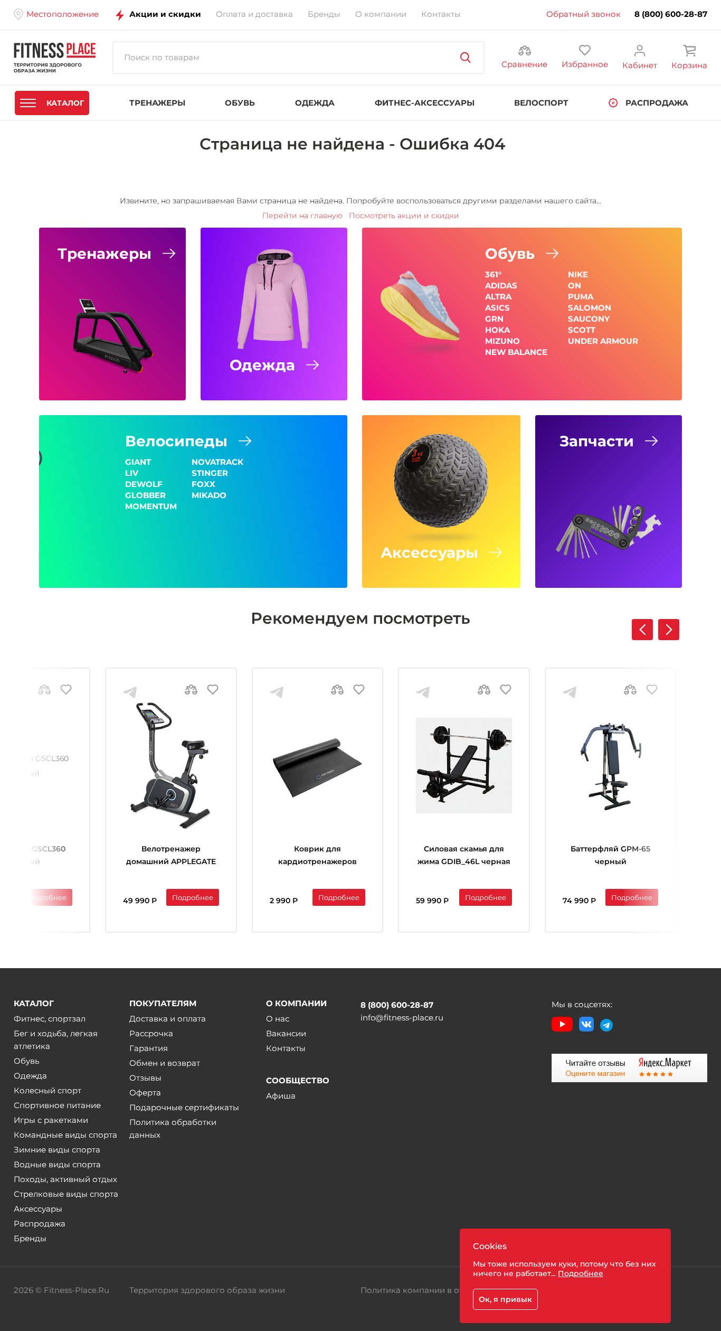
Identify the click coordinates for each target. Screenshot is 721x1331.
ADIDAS (501, 285)
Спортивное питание (57, 1105)
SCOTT (581, 330)
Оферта (145, 1093)
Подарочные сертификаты (184, 1107)
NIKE (578, 274)
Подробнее (46, 897)
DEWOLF (144, 484)
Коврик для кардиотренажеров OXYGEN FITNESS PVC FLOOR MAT (317, 856)
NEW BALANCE (516, 352)
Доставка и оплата (167, 1019)
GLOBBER (145, 495)
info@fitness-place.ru (401, 1018)
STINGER (210, 473)
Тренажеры (104, 253)
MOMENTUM (151, 506)
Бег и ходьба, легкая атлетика (56, 1039)
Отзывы (145, 1078)
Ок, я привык (505, 1299)
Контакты (286, 1048)
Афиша (281, 1096)
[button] (668, 629)
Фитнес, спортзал (50, 1019)
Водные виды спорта (57, 1164)
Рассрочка (151, 1033)
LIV (131, 473)
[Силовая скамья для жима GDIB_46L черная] (464, 765)
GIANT (138, 462)
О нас (277, 1019)
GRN (494, 319)
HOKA (497, 330)
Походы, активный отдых (65, 1179)
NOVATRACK (217, 462)
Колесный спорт (47, 1090)
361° (493, 274)
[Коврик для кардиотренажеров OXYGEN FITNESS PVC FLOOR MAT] (318, 765)
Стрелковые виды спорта (66, 1194)
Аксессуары (429, 552)
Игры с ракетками (51, 1120)
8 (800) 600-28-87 (670, 14)
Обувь (510, 253)
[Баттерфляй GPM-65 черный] (611, 765)
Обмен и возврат (164, 1063)
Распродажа (39, 1223)
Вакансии (286, 1033)
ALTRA (498, 297)
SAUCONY (589, 319)
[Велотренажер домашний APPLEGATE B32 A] (171, 765)
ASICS (497, 308)
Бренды (30, 1238)
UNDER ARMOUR (603, 341)
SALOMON (589, 308)
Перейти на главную (302, 215)
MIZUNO (502, 341)
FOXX (203, 484)
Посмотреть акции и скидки (404, 215)
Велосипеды (176, 441)
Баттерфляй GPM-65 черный (610, 855)
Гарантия (148, 1048)
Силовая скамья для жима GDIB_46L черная (464, 855)
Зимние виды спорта (57, 1150)
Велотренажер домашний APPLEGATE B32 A (171, 856)
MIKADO (209, 495)
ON (574, 285)
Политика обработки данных (172, 1128)
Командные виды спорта (65, 1135)
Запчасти (596, 441)
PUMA (580, 297)
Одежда (262, 365)
